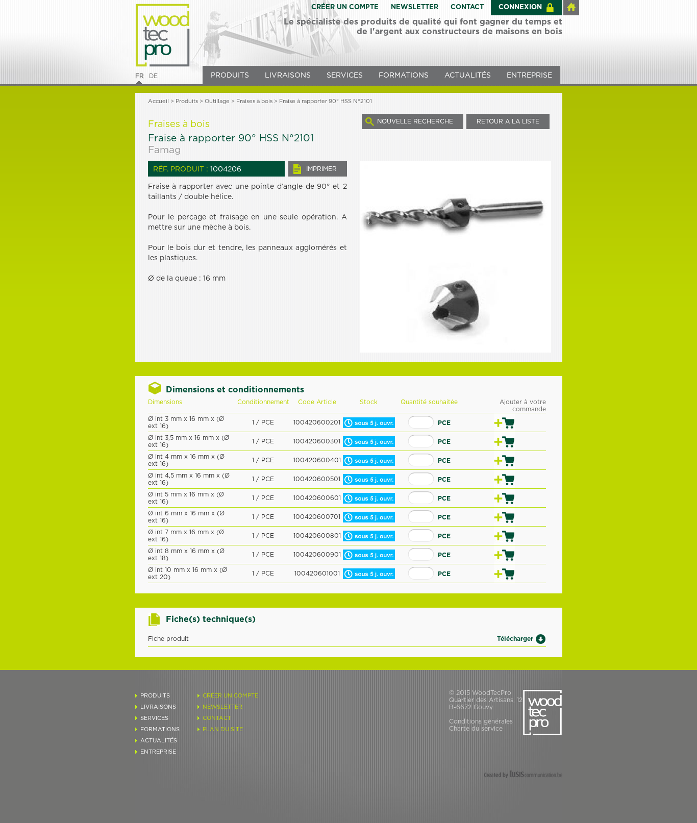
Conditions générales (481, 721)
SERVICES (345, 75)
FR (139, 76)
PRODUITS (230, 75)
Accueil (158, 101)
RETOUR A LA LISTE (508, 121)
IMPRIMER (321, 169)
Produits (187, 101)
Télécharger (515, 638)
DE (153, 76)
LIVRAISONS (288, 75)
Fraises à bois (254, 101)
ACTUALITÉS (467, 75)
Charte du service (476, 729)
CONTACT (467, 7)
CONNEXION (520, 7)
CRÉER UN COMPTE (345, 7)
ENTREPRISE (529, 75)
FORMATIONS (404, 75)
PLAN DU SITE (223, 729)
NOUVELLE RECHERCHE (415, 121)
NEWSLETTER (414, 7)
